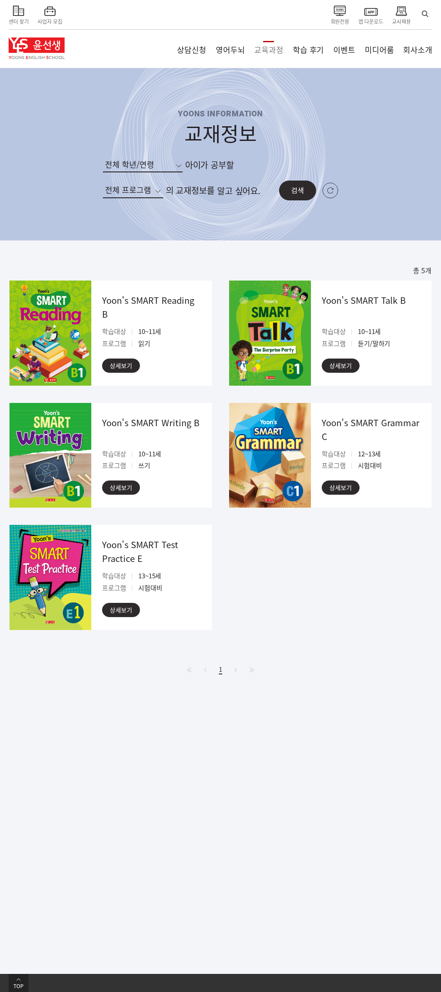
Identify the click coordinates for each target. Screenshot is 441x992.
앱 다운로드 (370, 21)
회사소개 (417, 50)
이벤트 (344, 50)
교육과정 (268, 50)
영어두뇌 (230, 50)
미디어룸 (379, 50)
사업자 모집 (49, 21)
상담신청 (191, 50)
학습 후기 (308, 50)
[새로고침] (330, 190)
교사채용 (401, 21)
